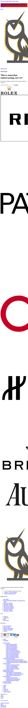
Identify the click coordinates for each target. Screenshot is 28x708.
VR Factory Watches (8, 610)
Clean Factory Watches (8, 607)
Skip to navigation (5, 1)
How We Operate (7, 625)
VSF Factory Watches (8, 608)
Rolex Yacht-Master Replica (12, 657)
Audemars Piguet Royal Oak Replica (14, 659)
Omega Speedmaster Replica (12, 668)
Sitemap (5, 631)
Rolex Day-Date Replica (12, 646)
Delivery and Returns (8, 628)
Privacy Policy (6, 627)
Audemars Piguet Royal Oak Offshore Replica (16, 662)
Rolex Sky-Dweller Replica (12, 654)
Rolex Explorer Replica (11, 649)
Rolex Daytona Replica (11, 648)
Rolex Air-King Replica (11, 644)
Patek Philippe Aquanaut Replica (13, 672)
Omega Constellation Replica (13, 664)
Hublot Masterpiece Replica (12, 680)
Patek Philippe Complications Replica (14, 673)
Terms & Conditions (8, 629)
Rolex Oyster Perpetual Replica (13, 652)
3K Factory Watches (8, 604)
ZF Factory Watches (8, 603)
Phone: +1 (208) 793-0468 (11, 592)
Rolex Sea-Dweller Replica (12, 653)
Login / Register (7, 691)
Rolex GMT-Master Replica (12, 650)
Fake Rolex (6, 599)
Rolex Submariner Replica (12, 655)
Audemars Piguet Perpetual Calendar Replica (16, 661)
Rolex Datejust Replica (11, 645)
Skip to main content (13, 1)
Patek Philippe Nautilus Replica (13, 675)
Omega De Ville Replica (11, 666)
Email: (10, 593)
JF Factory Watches (7, 609)
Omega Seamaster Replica (12, 667)
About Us (5, 616)
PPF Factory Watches (8, 605)
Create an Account (5, 702)
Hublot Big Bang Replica (12, 677)
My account (6, 620)
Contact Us (6, 617)
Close (2, 695)
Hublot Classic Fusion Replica (13, 679)
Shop (4, 619)
